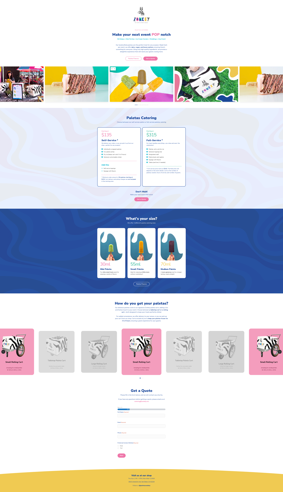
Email (122, 422)
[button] (133, 59)
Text (121, 448)
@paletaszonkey (144, 485)
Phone (122, 433)
